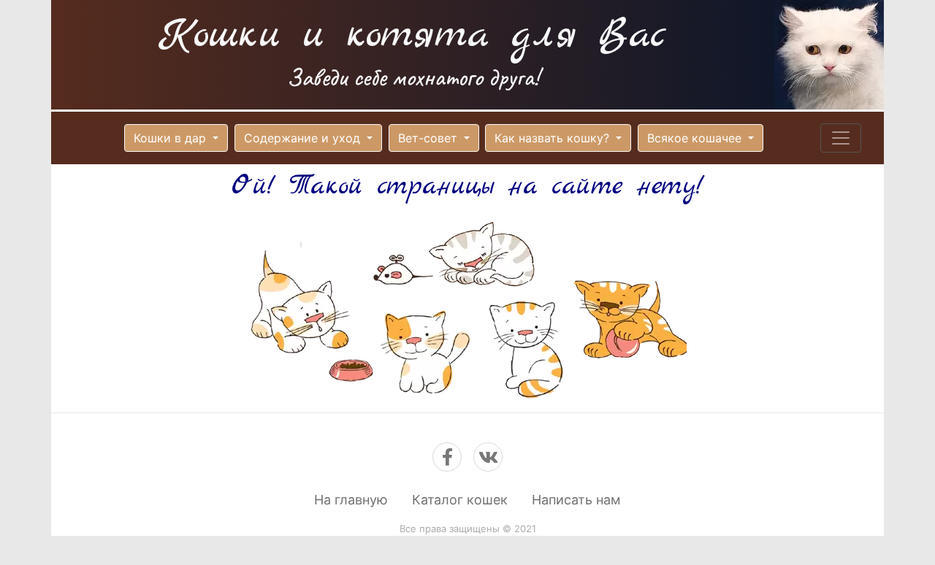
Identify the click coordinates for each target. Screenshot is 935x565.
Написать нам (576, 499)
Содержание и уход (304, 138)
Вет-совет (429, 138)
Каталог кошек (460, 499)
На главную (351, 499)
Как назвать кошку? (554, 138)
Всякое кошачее (696, 138)
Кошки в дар (172, 138)
